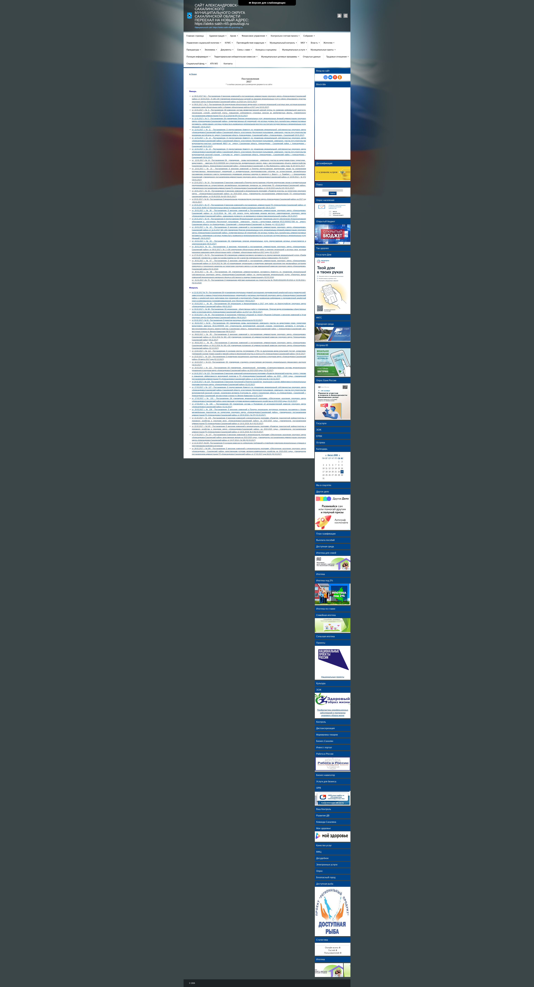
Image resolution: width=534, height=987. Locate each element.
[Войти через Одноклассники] (340, 77)
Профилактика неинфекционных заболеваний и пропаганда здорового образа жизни (332, 712)
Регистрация (339, 16)
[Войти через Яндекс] (335, 77)
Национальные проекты (332, 677)
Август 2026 (332, 455)
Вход (345, 16)
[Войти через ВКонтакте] (330, 77)
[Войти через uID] (325, 77)
